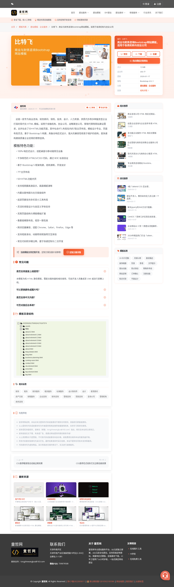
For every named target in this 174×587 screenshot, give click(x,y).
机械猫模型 (51, 499)
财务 (17, 391)
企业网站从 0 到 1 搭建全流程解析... (143, 226)
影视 (141, 263)
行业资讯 (147, 12)
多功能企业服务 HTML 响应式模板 (142, 133)
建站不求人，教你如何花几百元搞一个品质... (143, 197)
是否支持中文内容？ (26, 297)
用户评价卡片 (20, 499)
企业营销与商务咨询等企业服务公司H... (143, 143)
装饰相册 (122, 263)
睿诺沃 (17, 523)
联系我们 (130, 581)
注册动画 (146, 273)
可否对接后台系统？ (26, 305)
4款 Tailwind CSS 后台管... (139, 186)
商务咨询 (19, 401)
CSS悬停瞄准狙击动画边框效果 (29, 463)
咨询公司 (91, 396)
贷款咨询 (79, 396)
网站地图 (120, 581)
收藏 (155, 54)
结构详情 (144, 90)
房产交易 (19, 396)
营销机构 (103, 396)
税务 (26, 391)
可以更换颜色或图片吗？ (28, 289)
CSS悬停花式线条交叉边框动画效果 (91, 463)
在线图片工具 (136, 549)
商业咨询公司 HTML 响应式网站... (142, 114)
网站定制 (122, 273)
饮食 (133, 263)
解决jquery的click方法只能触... (140, 207)
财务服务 (36, 391)
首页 (73, 12)
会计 (84, 391)
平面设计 (134, 279)
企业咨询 (43, 396)
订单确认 (134, 273)
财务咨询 (55, 396)
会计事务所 (73, 391)
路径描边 (149, 258)
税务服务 (48, 391)
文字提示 (151, 263)
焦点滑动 (134, 268)
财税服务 (31, 396)
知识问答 (122, 279)
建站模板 (97, 12)
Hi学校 (133, 554)
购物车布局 (147, 268)
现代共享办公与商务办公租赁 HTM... (143, 153)
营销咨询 (67, 396)
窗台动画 (122, 268)
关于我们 (159, 12)
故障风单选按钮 (85, 499)
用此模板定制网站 (140, 61)
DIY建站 (108, 12)
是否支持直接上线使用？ (28, 271)
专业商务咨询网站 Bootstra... (140, 163)
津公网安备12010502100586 (101, 581)
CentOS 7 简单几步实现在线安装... (142, 216)
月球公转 (137, 258)
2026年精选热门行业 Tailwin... (140, 235)
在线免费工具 (136, 559)
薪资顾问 (94, 391)
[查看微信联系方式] (12, 4)
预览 (125, 54)
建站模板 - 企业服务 (148, 85)
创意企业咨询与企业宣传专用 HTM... (143, 123)
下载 (140, 54)
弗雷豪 (49, 523)
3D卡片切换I (124, 258)
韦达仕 (82, 523)
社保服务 (60, 391)
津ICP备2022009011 (76, 581)
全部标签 (139, 581)
